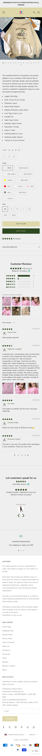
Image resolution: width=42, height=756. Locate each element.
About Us (5, 646)
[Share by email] (19, 150)
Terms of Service (8, 642)
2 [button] (18, 455)
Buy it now (21, 231)
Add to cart (21, 224)
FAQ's (4, 658)
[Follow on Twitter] (9, 727)
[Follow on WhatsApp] (34, 727)
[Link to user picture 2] (20, 388)
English (32, 734)
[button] (7, 239)
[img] (7, 329)
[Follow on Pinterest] (22, 727)
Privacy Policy (7, 638)
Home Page (6, 627)
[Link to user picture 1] (8, 388)
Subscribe (10, 719)
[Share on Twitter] (12, 150)
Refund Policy (7, 634)
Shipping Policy (8, 631)
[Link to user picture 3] (33, 388)
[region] (21, 540)
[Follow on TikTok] (28, 727)
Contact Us (6, 650)
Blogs (4, 670)
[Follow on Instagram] (15, 727)
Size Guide (6, 654)
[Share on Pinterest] (16, 150)
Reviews (5, 662)
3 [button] (22, 455)
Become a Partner (8, 666)
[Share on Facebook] (9, 150)
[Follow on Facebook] (3, 727)
